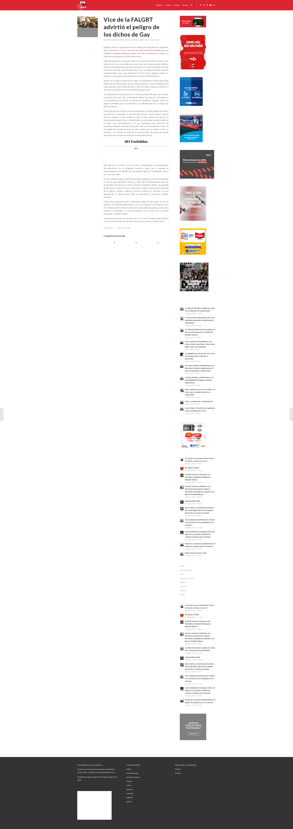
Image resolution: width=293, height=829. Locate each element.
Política (157, 40)
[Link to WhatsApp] (214, 5)
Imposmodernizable (192, 501)
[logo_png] (82, 5)
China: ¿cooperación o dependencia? (199, 401)
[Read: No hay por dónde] (182, 469)
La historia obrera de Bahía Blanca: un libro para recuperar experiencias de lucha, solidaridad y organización (200, 368)
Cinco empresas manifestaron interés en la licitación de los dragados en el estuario (199, 522)
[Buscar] (191, 5)
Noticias (150, 40)
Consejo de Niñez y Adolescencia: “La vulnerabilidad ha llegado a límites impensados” (199, 380)
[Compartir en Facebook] (114, 242)
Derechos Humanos (131, 40)
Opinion (182, 594)
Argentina (108, 40)
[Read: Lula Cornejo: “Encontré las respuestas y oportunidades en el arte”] (182, 409)
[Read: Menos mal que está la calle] (182, 554)
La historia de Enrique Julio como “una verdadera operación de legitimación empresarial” (200, 320)
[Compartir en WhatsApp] (157, 242)
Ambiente (183, 582)
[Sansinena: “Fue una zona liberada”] (291, 414)
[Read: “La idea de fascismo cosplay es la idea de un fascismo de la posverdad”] (182, 309)
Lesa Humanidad (186, 570)
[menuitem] (159, 5)
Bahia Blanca (118, 40)
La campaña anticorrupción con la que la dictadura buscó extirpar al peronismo (200, 356)
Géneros (142, 40)
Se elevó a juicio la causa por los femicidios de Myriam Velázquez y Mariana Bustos (198, 477)
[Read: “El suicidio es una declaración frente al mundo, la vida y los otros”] (182, 459)
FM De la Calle (125, 228)
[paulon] (87, 27)
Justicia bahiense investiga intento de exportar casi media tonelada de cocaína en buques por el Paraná (200, 534)
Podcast (129, 781)
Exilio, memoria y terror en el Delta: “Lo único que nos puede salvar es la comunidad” (200, 392)
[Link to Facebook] (200, 5)
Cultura (182, 574)
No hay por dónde (192, 468)
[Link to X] (203, 5)
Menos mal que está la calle (195, 553)
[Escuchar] (193, 26)
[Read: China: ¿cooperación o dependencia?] (182, 402)
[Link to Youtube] (210, 5)
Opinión (129, 802)
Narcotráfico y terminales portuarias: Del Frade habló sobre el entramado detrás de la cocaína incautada (199, 510)
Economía (183, 586)
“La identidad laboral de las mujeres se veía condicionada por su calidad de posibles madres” (200, 332)
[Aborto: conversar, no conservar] (2, 414)
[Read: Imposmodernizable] (182, 502)
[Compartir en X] (136, 242)
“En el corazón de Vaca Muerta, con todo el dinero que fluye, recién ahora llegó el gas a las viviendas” (200, 344)
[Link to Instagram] (207, 5)
